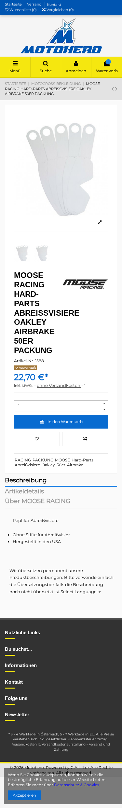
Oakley (48, 464)
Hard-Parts (82, 460)
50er (61, 464)
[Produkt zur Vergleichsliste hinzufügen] (85, 439)
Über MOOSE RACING (37, 502)
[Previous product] (113, 88)
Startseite (14, 4)
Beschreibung (26, 481)
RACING (23, 460)
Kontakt (54, 4)
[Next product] (116, 88)
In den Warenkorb (65, 421)
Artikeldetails (24, 492)
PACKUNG (43, 460)
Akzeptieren (24, 795)
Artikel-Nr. (24, 360)
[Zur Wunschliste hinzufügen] (37, 439)
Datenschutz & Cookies (76, 784)
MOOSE (62, 460)
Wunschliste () (23, 9)
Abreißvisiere (27, 464)
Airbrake (75, 464)
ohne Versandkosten (59, 385)
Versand (35, 4)
